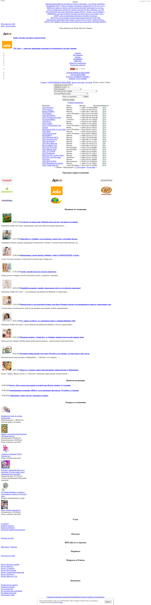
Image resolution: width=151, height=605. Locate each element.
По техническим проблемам (11, 591)
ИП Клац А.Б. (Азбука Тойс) (53, 155)
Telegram (13, 547)
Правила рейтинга (8, 528)
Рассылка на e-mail (8, 24)
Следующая (80, 167)
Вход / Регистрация (8, 26)
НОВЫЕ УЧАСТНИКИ (78, 79)
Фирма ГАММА (48, 111)
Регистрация (95, 597)
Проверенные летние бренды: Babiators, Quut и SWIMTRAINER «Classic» (49, 255)
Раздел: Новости (7, 566)
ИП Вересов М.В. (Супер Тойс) (54, 129)
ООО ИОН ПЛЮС (49, 161)
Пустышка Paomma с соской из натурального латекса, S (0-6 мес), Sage (14, 494)
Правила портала (7, 526)
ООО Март (46, 131)
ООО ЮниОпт (48, 107)
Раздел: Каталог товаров (10, 564)
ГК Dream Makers (48, 119)
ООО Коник (47, 113)
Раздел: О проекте (7, 568)
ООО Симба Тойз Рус (50, 165)
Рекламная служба (8, 595)
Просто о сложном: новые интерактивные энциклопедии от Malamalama (49, 370)
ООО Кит (46, 159)
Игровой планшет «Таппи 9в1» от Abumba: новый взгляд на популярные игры (52, 337)
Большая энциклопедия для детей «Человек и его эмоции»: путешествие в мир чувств (55, 354)
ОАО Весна (46, 121)
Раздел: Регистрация (8, 570)
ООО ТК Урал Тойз (49, 147)
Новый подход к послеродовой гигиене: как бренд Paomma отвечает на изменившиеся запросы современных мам (65, 304)
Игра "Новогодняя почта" (11, 510)
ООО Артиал (47, 109)
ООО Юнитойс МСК (50, 137)
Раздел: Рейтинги (7, 574)
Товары (78, 57)
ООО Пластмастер (49, 133)
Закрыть (108, 602)
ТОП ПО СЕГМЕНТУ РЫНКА (78, 77)
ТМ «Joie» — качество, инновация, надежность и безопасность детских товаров (44, 48)
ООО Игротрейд (48, 141)
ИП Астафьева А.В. (49, 145)
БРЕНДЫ (77, 61)
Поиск (102, 597)
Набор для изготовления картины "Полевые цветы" (14, 435)
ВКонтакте (5, 547)
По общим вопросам (8, 593)
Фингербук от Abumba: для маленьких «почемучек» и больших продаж (48, 239)
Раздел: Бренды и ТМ (9, 576)
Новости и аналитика (78, 63)
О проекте (5, 524)
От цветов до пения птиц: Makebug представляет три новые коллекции (49, 222)
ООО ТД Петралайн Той (51, 125)
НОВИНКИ (77, 59)
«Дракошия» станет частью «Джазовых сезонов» (28, 395)
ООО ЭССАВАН (48, 151)
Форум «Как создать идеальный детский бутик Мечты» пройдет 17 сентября (40, 385)
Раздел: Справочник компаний (12, 572)
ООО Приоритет (48, 153)
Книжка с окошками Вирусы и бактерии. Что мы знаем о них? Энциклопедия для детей (13, 472)
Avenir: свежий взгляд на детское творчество (38, 272)
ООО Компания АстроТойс (52, 163)
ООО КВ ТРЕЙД (48, 115)
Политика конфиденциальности (13, 530)
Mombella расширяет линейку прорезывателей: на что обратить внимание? (50, 288)
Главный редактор (8, 587)
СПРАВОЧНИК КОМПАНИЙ (77, 73)
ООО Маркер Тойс (49, 149)
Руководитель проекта (9, 585)
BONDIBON (47, 135)
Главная (78, 53)
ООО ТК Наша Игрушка (51, 117)
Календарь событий (77, 65)
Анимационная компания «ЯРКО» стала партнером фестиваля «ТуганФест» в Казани (44, 390)
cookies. (61, 602)
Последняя (91, 167)
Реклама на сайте (7, 538)
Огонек (45, 127)
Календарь (86, 597)
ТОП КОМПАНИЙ (77, 75)
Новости (79, 597)
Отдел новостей (7, 589)
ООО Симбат (47, 123)
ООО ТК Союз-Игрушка (51, 157)
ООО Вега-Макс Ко (49, 143)
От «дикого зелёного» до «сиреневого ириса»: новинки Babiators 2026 (47, 321)
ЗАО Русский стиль (49, 139)
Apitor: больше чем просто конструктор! (29, 38)
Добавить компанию (75, 102)
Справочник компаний (61, 597)
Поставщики (78, 55)
